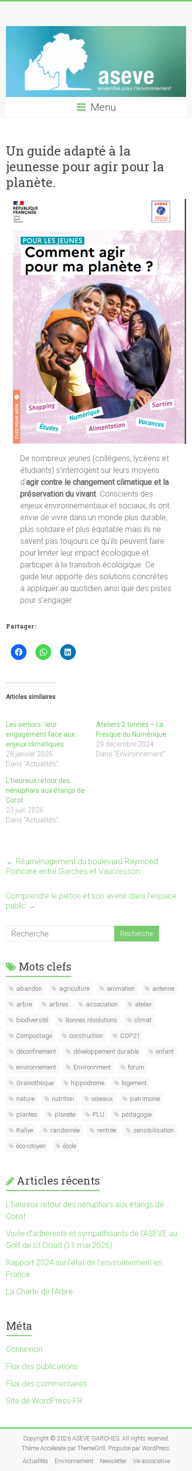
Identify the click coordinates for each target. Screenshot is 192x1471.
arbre (24, 1004)
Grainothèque (35, 1083)
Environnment (92, 1067)
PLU (98, 1114)
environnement (36, 1067)
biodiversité (32, 1020)
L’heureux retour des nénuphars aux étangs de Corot (45, 790)
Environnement (74, 1461)
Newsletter (113, 1461)
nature (25, 1098)
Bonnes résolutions (91, 1020)
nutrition (63, 1098)
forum (136, 1067)
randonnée (65, 1130)
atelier (143, 1004)
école (69, 1146)
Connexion (24, 1349)
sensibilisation (153, 1130)
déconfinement (36, 1051)
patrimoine (145, 1098)
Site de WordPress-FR (44, 1401)
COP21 (130, 1035)
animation (121, 988)
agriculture (74, 988)
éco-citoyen (31, 1146)
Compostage (34, 1035)
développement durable (106, 1051)
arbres (58, 1004)
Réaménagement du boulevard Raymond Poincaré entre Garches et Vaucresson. (82, 866)
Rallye (24, 1130)
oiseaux (102, 1098)
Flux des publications (42, 1366)
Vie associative (151, 1461)
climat (143, 1020)
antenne (163, 988)
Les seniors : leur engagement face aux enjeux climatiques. (40, 734)
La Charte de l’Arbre (39, 1291)
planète (65, 1114)
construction (86, 1035)
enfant (165, 1051)
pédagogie (137, 1114)
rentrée (106, 1130)
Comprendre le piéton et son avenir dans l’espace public (91, 900)
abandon (29, 988)
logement (134, 1083)
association (102, 1004)
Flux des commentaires (46, 1383)
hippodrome (87, 1083)
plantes (26, 1114)
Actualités (35, 1461)
